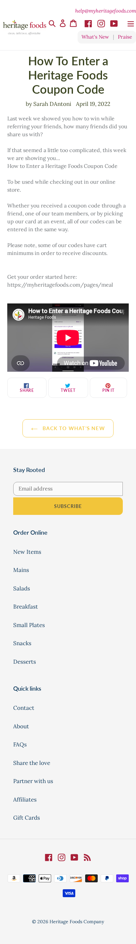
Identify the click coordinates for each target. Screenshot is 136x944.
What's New (95, 37)
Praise (125, 37)
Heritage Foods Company (77, 922)
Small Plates (29, 625)
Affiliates (25, 799)
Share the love (31, 763)
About (21, 726)
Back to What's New (73, 428)
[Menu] (130, 23)
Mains (21, 570)
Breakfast (25, 606)
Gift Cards (26, 817)
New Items (27, 551)
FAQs (20, 744)
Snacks (22, 643)
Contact (23, 707)
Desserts (24, 661)
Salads (21, 588)
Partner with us (33, 781)
